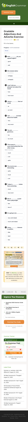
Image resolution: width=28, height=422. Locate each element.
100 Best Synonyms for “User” (11, 380)
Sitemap (12, 418)
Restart (6, 50)
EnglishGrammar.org (19, 414)
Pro (9, 416)
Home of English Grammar (14, 5)
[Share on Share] (5, 247)
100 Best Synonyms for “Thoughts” (13, 375)
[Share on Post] (8, 247)
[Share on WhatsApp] (22, 247)
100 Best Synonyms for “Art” (11, 392)
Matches (14, 273)
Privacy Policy (14, 416)
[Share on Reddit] (15, 247)
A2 (14, 39)
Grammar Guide (8, 12)
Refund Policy (22, 416)
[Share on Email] (18, 247)
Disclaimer (4, 416)
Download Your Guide (14, 322)
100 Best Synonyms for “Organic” (12, 403)
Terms (16, 418)
